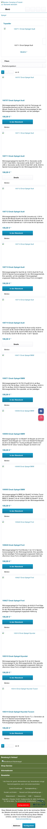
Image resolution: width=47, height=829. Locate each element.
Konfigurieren (29, 825)
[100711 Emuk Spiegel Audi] (23, 35)
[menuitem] (5, 9)
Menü (7, 9)
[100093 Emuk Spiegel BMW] (23, 419)
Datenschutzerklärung (23, 819)
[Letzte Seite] (11, 72)
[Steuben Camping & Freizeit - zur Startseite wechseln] (12, 3)
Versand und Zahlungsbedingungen (30, 792)
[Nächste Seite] (6, 72)
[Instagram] (41, 418)
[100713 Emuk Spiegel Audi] (23, 253)
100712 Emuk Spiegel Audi (13, 211)
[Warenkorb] (43, 9)
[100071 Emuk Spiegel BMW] (23, 364)
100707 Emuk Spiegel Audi (13, 100)
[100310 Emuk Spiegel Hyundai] (23, 642)
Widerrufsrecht (10, 796)
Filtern (6, 61)
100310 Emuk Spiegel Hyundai (15, 656)
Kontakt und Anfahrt (10, 792)
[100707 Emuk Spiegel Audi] (23, 86)
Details (16, 177)
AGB (29, 796)
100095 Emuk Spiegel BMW (13, 489)
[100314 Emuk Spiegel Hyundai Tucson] (23, 697)
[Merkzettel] (33, 9)
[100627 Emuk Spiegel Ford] (23, 586)
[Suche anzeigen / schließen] (27, 9)
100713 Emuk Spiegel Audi (13, 267)
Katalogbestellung (30, 788)
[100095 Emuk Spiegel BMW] (23, 475)
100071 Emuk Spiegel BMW (13, 378)
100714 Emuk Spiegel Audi (13, 323)
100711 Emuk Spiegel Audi (23, 45)
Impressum (37, 796)
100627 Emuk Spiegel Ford (13, 600)
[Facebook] (41, 411)
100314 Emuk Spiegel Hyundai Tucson (18, 712)
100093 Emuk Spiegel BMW (13, 434)
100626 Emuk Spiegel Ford (13, 545)
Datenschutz (22, 796)
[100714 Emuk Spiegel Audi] (23, 308)
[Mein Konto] (38, 9)
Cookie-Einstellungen (15, 788)
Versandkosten (34, 781)
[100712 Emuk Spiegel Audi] (23, 197)
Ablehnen (16, 825)
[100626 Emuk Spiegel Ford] (23, 531)
